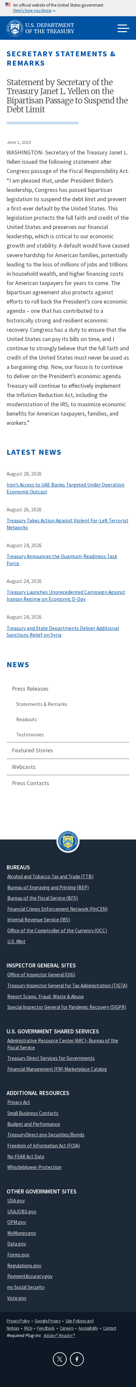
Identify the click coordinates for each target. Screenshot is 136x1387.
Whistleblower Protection (34, 1167)
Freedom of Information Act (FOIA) (43, 1145)
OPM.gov (16, 1222)
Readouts (26, 719)
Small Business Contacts (32, 1113)
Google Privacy (48, 1321)
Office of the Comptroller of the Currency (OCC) (57, 930)
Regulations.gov (24, 1265)
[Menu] (123, 29)
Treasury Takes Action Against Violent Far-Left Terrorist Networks (67, 524)
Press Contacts (30, 783)
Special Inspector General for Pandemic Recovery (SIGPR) (66, 1007)
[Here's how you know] (68, 8)
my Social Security (26, 1287)
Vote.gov (16, 1298)
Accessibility (88, 1328)
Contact (109, 1328)
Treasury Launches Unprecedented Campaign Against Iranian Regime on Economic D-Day (66, 595)
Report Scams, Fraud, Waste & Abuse (45, 996)
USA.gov (16, 1200)
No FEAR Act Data (25, 1156)
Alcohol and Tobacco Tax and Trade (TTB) (50, 876)
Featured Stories (32, 750)
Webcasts (24, 767)
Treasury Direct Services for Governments (51, 1058)
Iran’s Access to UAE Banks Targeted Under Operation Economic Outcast (65, 488)
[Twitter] (60, 1359)
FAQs (28, 1328)
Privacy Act (18, 1102)
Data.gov (16, 1244)
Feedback (45, 1328)
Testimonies (30, 734)
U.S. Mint (16, 941)
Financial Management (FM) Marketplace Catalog (57, 1069)
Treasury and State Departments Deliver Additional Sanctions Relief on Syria (63, 631)
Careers (67, 1328)
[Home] (43, 28)
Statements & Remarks (41, 704)
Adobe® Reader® (59, 1335)
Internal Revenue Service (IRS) (38, 919)
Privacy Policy (18, 1321)
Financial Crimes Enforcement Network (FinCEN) (57, 909)
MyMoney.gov (21, 1233)
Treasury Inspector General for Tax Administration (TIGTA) (67, 985)
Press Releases (30, 688)
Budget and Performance (33, 1124)
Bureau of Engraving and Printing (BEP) (48, 887)
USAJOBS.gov (21, 1211)
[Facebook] (77, 1359)
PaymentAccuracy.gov (29, 1276)
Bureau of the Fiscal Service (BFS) (42, 898)
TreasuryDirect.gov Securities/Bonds (46, 1134)
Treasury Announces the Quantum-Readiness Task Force (62, 559)
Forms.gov (18, 1254)
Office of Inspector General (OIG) (41, 974)
